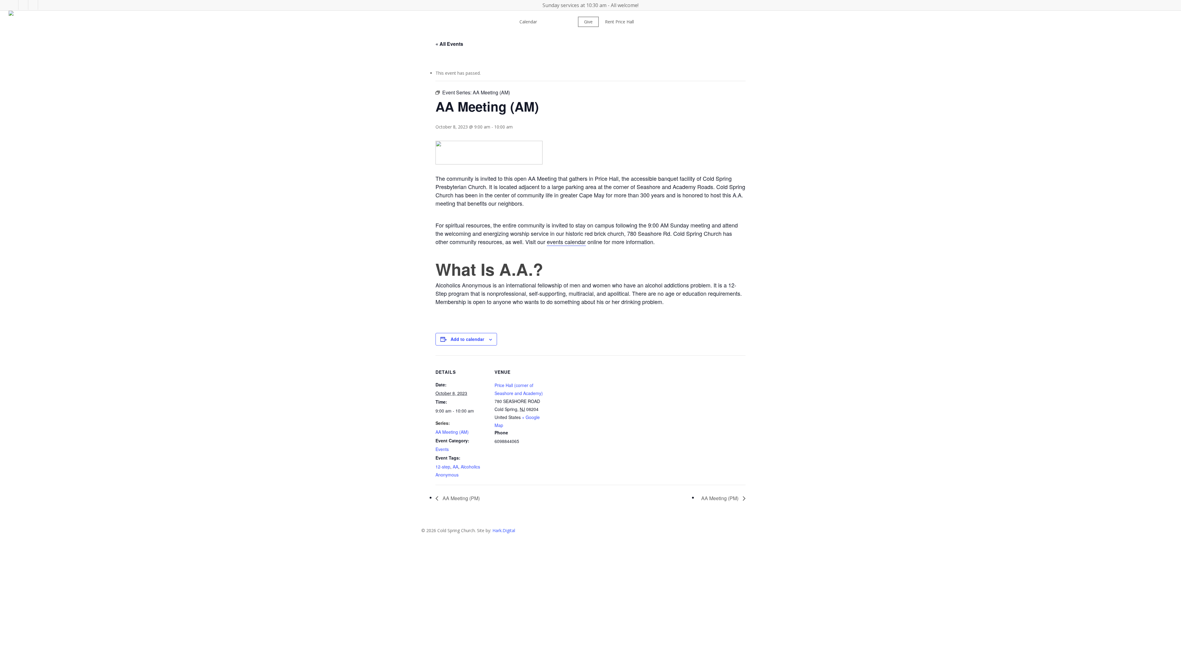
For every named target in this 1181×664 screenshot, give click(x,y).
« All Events (449, 43)
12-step (442, 467)
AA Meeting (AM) (452, 432)
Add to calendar (467, 339)
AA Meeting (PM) (460, 498)
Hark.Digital (503, 530)
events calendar (566, 242)
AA (455, 467)
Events (442, 449)
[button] (590, 660)
